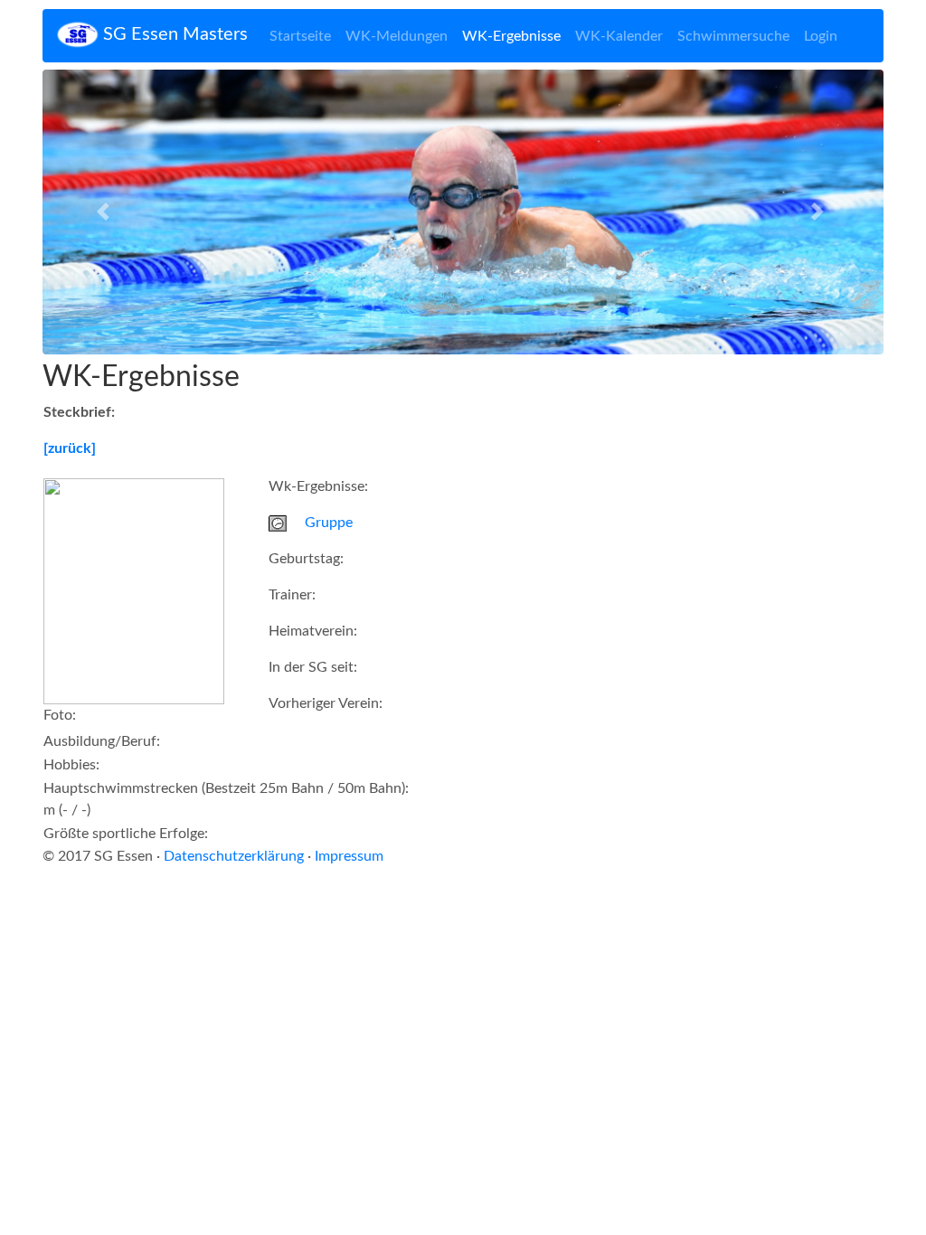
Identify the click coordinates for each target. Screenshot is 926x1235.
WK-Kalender (619, 36)
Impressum (349, 856)
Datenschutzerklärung (234, 856)
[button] (106, 212)
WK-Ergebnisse (511, 36)
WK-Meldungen (396, 36)
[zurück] (69, 448)
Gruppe (329, 522)
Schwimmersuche (733, 36)
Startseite (300, 36)
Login (820, 36)
